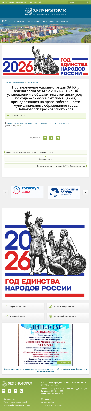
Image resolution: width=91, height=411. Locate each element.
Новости (47, 399)
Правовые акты (32, 83)
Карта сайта (49, 402)
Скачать (19, 125)
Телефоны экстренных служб (15, 402)
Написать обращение (53, 405)
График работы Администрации (17, 405)
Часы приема (9, 399)
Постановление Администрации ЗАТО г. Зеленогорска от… (30, 152)
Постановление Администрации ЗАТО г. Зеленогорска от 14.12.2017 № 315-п (38, 123)
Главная (8, 83)
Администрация (19, 83)
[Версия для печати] (85, 83)
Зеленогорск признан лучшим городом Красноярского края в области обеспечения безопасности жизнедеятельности (45, 370)
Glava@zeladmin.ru (55, 393)
